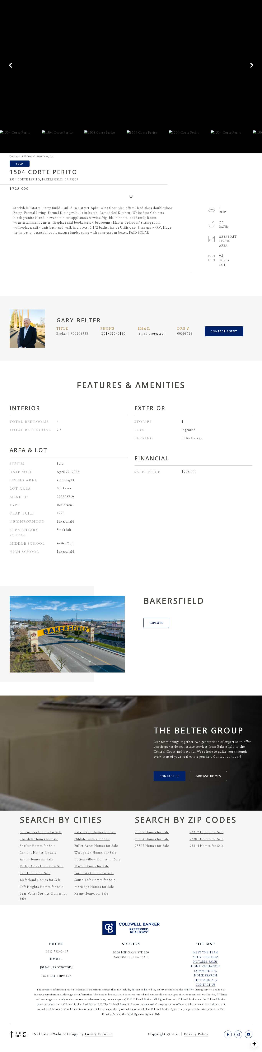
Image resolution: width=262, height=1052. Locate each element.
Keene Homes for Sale (91, 893)
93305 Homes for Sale (152, 845)
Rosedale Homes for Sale (39, 839)
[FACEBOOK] (228, 1034)
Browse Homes (208, 776)
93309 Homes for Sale (152, 832)
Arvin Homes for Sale (36, 859)
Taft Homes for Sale (35, 873)
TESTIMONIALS (205, 980)
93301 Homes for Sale (206, 839)
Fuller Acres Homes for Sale (96, 845)
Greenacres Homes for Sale (41, 832)
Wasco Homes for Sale (91, 866)
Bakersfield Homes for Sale (95, 832)
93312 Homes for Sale (206, 832)
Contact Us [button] (170, 776)
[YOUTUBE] (248, 1034)
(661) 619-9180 (113, 333)
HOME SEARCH (205, 975)
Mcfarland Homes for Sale (40, 880)
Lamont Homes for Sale (38, 852)
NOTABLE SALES (205, 962)
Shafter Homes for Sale (37, 845)
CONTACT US (205, 985)
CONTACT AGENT (224, 331)
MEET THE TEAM (205, 952)
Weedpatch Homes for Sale (95, 852)
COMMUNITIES (205, 971)
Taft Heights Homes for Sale (41, 886)
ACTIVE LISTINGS (205, 957)
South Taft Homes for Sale (94, 880)
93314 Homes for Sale (206, 845)
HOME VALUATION (205, 966)
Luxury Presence (99, 1034)
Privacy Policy (196, 1034)
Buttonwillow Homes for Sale (97, 859)
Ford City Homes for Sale (94, 873)
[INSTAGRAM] (238, 1034)
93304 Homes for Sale (152, 839)
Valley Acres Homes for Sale (41, 866)
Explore (156, 623)
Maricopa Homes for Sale (94, 886)
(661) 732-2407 (56, 951)
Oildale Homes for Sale (92, 839)
